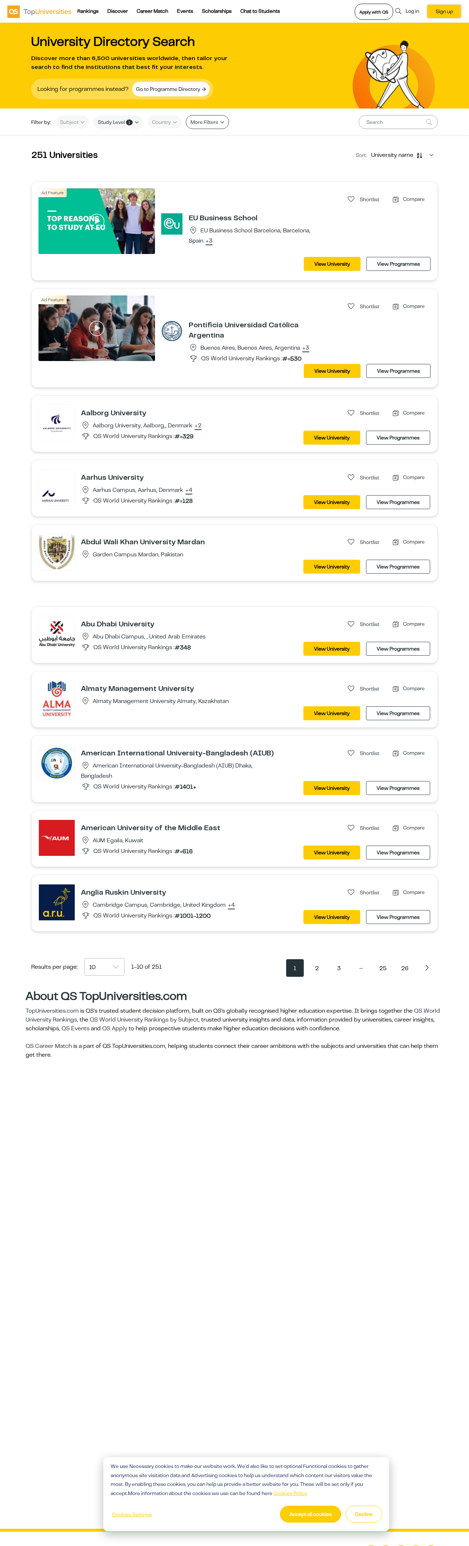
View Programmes (398, 264)
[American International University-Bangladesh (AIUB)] (57, 762)
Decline (364, 1514)
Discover (117, 11)
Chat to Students (260, 11)
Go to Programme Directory (168, 89)
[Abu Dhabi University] (57, 633)
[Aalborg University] (57, 422)
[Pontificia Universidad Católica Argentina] (171, 330)
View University (332, 264)
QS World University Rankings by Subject (144, 1019)
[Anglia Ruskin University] (57, 902)
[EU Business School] (171, 223)
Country (162, 122)
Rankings (88, 11)
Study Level (114, 122)
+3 (209, 241)
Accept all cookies (310, 1514)
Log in (412, 11)
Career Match (152, 11)
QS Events (75, 1028)
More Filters (205, 122)
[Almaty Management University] (57, 698)
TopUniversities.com (52, 1011)
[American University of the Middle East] (57, 837)
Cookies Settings (132, 1514)
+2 (198, 426)
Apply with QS (373, 12)
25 (383, 968)
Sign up (444, 11)
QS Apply (114, 1028)
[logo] (39, 11)
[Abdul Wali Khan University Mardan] (57, 551)
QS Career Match (49, 1046)
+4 (188, 490)
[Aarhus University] (57, 487)
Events (185, 11)
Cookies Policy (290, 1493)
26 (405, 968)
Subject (70, 122)
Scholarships (217, 11)
